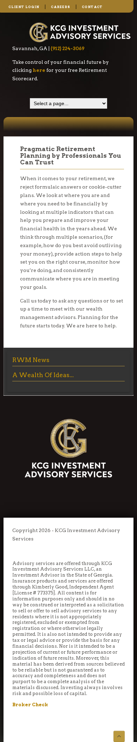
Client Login (23, 7)
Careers (60, 7)
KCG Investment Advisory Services (80, 32)
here (39, 70)
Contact (92, 7)
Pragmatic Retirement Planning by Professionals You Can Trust (70, 155)
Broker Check (30, 704)
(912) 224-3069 (67, 48)
